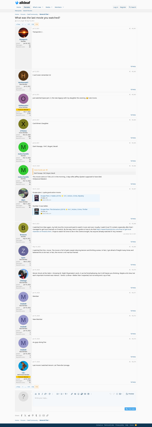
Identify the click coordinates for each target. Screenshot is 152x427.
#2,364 (134, 120)
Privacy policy (119, 425)
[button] (42, 7)
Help (126, 425)
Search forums (27, 11)
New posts (18, 11)
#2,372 (134, 316)
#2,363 (134, 94)
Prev (18, 24)
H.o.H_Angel (20, 21)
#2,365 (134, 143)
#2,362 (134, 71)
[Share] (130, 28)
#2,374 (134, 362)
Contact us (99, 425)
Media (48, 7)
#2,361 (134, 28)
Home (19, 7)
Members (58, 7)
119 (36, 24)
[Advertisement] (84, 48)
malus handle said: (39, 170)
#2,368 (134, 224)
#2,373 (134, 339)
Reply (134, 66)
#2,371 (134, 293)
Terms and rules (109, 425)
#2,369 (134, 247)
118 (33, 24)
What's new (37, 7)
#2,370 (134, 270)
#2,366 (134, 166)
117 (29, 24)
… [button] (25, 24)
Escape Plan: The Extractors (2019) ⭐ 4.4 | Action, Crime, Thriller (64, 209)
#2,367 (134, 189)
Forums (27, 7)
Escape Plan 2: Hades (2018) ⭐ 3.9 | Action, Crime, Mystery (62, 196)
